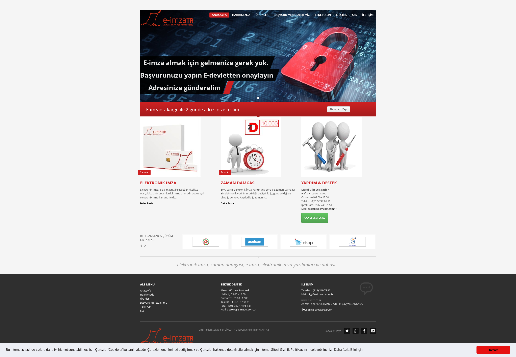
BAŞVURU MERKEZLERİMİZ (292, 15)
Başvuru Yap (338, 109)
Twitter (347, 331)
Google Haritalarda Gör (318, 309)
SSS (354, 15)
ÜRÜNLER (260, 15)
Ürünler (144, 298)
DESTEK (341, 15)
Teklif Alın (145, 306)
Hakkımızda (147, 294)
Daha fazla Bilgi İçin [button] (348, 349)
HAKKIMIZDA (240, 15)
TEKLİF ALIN (323, 15)
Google (356, 331)
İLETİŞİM (367, 15)
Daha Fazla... (147, 203)
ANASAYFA (219, 15)
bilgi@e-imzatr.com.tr (320, 294)
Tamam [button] (493, 349)
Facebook (364, 331)
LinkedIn (373, 331)
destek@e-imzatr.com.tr (322, 209)
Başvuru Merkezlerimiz (153, 302)
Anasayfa (145, 290)
